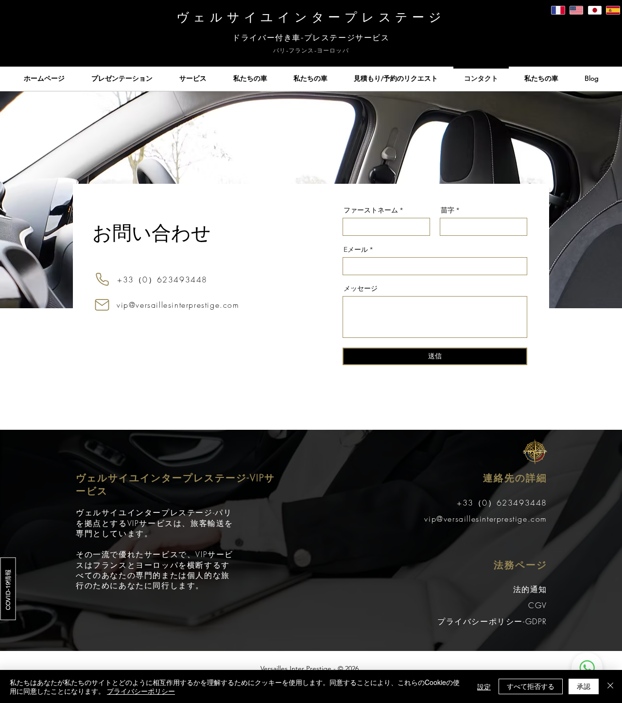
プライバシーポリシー (141, 691)
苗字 (447, 210)
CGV (537, 605)
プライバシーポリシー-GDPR (492, 621)
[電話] (102, 279)
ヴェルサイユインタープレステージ (311, 17)
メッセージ (361, 288)
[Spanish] (613, 10)
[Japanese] (595, 10)
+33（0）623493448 (162, 279)
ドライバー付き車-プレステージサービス (310, 37)
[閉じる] (610, 686)
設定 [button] (484, 686)
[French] (558, 10)
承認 (583, 686)
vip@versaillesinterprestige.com (178, 304)
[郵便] (102, 305)
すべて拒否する (530, 686)
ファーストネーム (371, 210)
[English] (576, 10)
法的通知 (530, 589)
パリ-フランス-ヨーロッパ (311, 50)
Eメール (356, 249)
